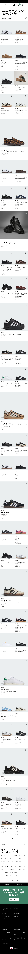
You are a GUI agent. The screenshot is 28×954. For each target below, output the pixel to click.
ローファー (13, 858)
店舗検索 (16, 916)
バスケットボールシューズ (13, 872)
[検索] (22, 5)
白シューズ (22, 866)
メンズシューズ (4, 872)
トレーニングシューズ (13, 870)
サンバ (3, 855)
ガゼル (3, 864)
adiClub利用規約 (6, 932)
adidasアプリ (17, 913)
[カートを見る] (25, 5)
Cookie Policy (5, 943)
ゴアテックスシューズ (13, 855)
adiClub (4, 913)
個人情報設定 (17, 929)
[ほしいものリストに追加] (11, 23)
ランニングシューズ (13, 867)
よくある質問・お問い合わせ (7, 909)
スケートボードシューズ (22, 855)
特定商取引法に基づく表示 (19, 939)
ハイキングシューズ (22, 864)
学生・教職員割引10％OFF (6, 917)
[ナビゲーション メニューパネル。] (2, 5)
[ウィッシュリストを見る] (5, 5)
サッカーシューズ (13, 861)
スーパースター (4, 861)
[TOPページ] (14, 5)
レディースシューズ (4, 875)
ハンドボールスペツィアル (4, 867)
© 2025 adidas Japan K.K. (14, 952)
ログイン (7, 884)
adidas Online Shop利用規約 (19, 933)
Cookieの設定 (5, 929)
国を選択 (16, 948)
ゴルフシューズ (13, 864)
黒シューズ (22, 869)
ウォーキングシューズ (22, 861)
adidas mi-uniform (6, 922)
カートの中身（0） (18, 884)
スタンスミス (4, 858)
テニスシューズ (22, 858)
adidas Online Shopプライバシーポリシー (7, 939)
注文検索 (16, 908)
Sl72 (2, 869)
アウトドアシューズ (13, 875)
